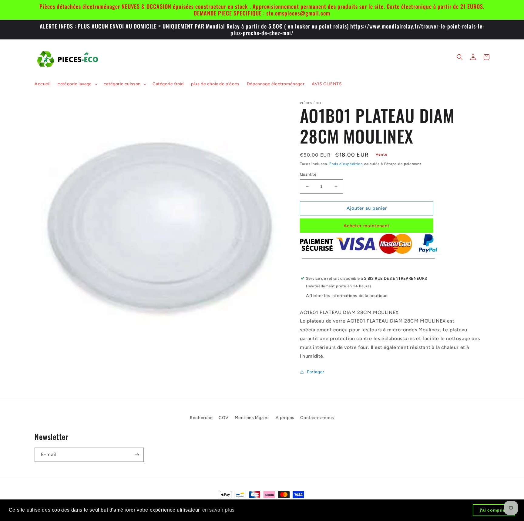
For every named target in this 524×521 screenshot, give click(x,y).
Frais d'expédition (346, 164)
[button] (77, 84)
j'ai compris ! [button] (494, 510)
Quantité (308, 174)
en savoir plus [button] (218, 510)
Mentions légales (252, 417)
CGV (224, 417)
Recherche (201, 417)
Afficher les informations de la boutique (347, 295)
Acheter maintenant (367, 225)
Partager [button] (315, 371)
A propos (285, 417)
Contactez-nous (317, 417)
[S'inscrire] (136, 455)
